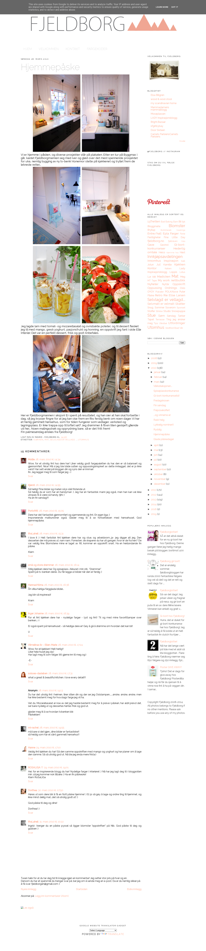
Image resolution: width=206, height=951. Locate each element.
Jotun (150, 264)
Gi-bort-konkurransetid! (166, 395)
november (160, 479)
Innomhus (154, 260)
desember (160, 483)
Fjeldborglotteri (168, 641)
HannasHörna (35, 584)
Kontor (152, 268)
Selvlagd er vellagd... (63, 440)
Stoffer (151, 311)
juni (156, 454)
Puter (182, 291)
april (156, 445)
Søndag (171, 315)
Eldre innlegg (134, 889)
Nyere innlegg (28, 889)
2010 (154, 367)
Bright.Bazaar (158, 121)
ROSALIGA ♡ (35, 767)
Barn (175, 221)
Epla (166, 233)
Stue (151, 315)
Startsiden (81, 889)
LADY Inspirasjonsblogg (164, 117)
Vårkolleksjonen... (163, 386)
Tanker (181, 315)
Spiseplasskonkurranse (166, 390)
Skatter (180, 303)
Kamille (167, 264)
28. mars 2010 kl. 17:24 (70, 644)
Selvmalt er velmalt (160, 303)
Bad (163, 221)
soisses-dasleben (38, 673)
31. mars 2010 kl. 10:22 (51, 821)
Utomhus (83, 440)
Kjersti (31, 485)
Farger (174, 233)
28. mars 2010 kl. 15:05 (51, 510)
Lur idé (151, 276)
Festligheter (154, 237)
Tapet (150, 319)
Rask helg (159, 419)
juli (155, 459)
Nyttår (165, 284)
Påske (150, 295)
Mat (47, 440)
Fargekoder (97, 49)
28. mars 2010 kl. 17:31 (60, 673)
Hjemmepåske (50, 67)
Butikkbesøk (166, 230)
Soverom (170, 307)
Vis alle (182, 141)
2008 (154, 358)
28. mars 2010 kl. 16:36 (56, 584)
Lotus (182, 272)
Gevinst (164, 244)
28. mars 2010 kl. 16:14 (67, 565)
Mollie (31, 459)
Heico (162, 252)
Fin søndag (160, 405)
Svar (30, 476)
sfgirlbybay (157, 126)
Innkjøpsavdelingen (165, 256)
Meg (182, 276)
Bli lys (182, 221)
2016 (154, 509)
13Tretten (153, 221)
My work (164, 280)
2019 (154, 514)
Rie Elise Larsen (174, 295)
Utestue (163, 323)
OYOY (150, 291)
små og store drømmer (41, 565)
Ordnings (171, 287)
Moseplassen (158, 113)
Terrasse (160, 319)
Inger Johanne (36, 613)
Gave (150, 244)
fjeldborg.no (155, 241)
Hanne (31, 747)
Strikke (159, 311)
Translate (116, 934)
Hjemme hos (172, 252)
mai (156, 450)
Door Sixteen (158, 130)
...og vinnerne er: (162, 415)
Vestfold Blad (172, 328)
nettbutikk (178, 280)
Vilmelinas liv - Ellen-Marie (42, 644)
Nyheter (152, 284)
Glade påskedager (164, 439)
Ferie (182, 233)
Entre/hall (154, 233)
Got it (174, 7)
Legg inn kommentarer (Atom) (52, 896)
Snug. (150, 307)
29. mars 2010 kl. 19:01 (56, 767)
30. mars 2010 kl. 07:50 (50, 790)
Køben (168, 268)
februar (158, 377)
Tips (156, 323)
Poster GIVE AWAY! (171, 667)
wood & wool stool (161, 99)
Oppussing (154, 287)
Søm (161, 315)
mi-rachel (33, 727)
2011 (154, 489)
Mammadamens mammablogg (160, 108)
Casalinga (180, 230)
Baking (169, 221)
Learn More (162, 7)
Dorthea (32, 790)
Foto (183, 241)
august (158, 464)
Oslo (182, 288)
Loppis (173, 272)
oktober (158, 474)
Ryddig (158, 429)
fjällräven (172, 241)
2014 (154, 504)
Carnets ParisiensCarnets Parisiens (164, 135)
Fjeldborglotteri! (169, 531)
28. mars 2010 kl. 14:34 (48, 459)
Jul (158, 264)
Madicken (163, 276)
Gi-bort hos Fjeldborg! (172, 616)
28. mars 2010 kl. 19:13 (50, 690)
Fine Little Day (174, 237)
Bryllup (151, 229)
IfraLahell (33, 533)
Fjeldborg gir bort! (170, 561)
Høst (182, 252)
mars (157, 381)
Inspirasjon (171, 260)
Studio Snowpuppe (174, 311)
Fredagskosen (161, 400)
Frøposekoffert (162, 410)
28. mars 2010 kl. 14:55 (48, 485)
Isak (183, 261)
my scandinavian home (163, 103)
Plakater (159, 291)
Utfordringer (176, 323)
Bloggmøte (153, 226)
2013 (154, 499)
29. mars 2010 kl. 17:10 (48, 747)
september (160, 469)
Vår (181, 328)
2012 (154, 494)
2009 (154, 363)
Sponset (181, 307)
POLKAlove (171, 291)
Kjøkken (38, 440)
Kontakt (73, 49)
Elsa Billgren (157, 95)
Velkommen (49, 49)
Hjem (27, 49)
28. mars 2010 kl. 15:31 (51, 533)
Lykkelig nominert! (164, 424)
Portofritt (33, 510)
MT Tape (152, 280)
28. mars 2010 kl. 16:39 (56, 613)
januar (157, 372)
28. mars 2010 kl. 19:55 (52, 727)
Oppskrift (179, 284)
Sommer (159, 307)
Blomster (177, 225)
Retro (158, 295)
